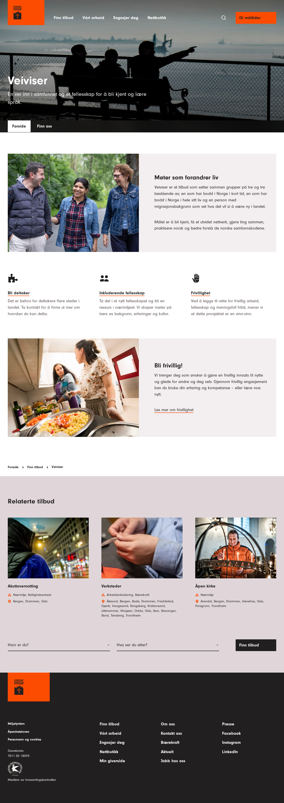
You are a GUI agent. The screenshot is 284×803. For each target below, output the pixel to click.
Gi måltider (249, 17)
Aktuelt (167, 751)
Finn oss (44, 126)
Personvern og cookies (24, 739)
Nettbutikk (157, 17)
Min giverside (112, 760)
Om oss (168, 724)
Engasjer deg (125, 17)
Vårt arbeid (93, 17)
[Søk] (223, 17)
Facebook (231, 733)
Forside (19, 126)
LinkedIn (230, 751)
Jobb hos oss (173, 760)
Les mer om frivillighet (173, 409)
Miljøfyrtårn (16, 724)
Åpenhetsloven (18, 732)
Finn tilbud (63, 17)
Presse (228, 724)
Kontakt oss (171, 733)
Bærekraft (170, 742)
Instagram (231, 742)
